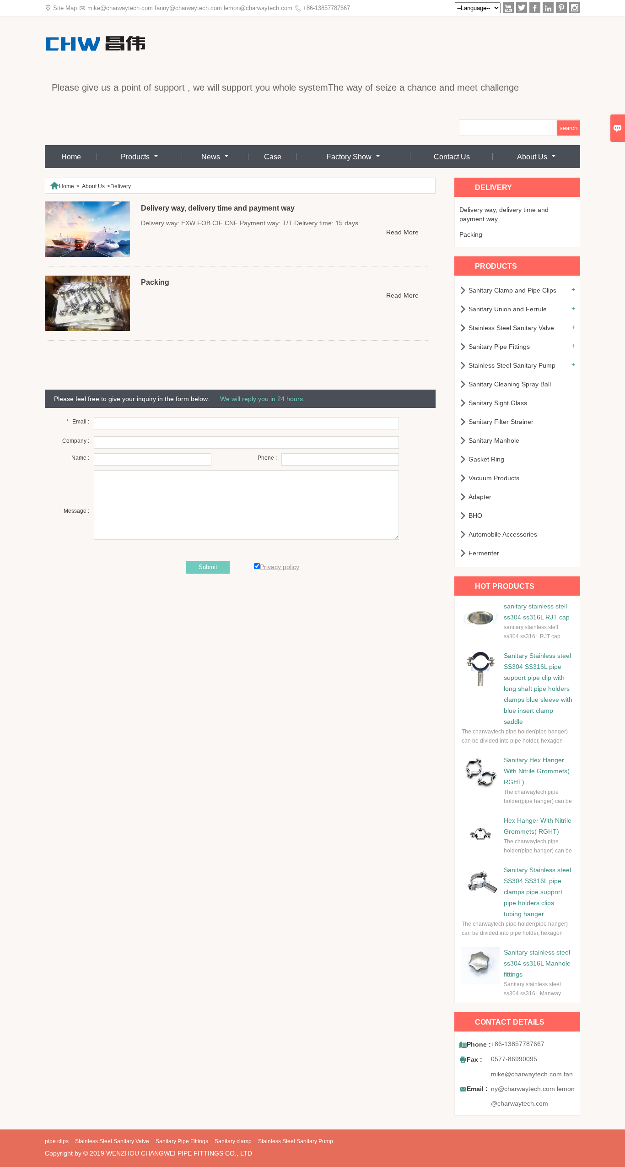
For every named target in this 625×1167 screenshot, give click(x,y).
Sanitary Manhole (494, 440)
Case (272, 157)
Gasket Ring (486, 459)
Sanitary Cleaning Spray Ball (510, 384)
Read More (402, 232)
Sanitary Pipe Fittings (499, 346)
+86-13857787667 (326, 8)
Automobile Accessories (503, 534)
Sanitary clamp (233, 1141)
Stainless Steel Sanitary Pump (512, 365)
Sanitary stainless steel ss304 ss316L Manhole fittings (537, 963)
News (211, 157)
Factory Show (350, 157)
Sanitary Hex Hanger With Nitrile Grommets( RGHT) (537, 771)
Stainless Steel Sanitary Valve (511, 327)
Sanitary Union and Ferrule (508, 309)
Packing (470, 234)
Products (136, 157)
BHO (475, 515)
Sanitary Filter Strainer (501, 421)
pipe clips (57, 1141)
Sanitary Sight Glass (498, 403)
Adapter (480, 496)
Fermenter (484, 553)
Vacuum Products (494, 478)
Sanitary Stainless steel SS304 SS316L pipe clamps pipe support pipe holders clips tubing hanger (537, 891)
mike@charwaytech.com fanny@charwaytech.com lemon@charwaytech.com (189, 8)
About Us (533, 157)
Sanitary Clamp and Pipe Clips (512, 290)
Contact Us (452, 157)
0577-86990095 (514, 1059)
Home (71, 157)
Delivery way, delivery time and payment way (504, 214)
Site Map (65, 8)
